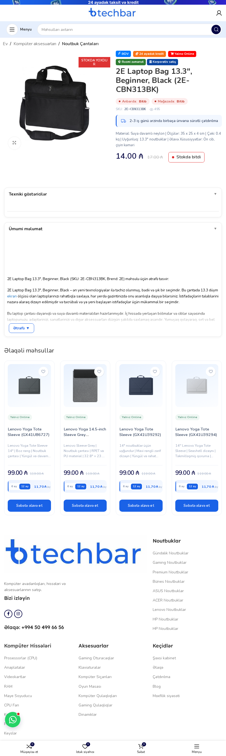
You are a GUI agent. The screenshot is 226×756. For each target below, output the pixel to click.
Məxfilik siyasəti (166, 695)
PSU (8, 724)
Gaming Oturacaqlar (96, 658)
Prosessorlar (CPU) (20, 658)
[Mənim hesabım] (219, 12)
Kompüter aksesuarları (35, 44)
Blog (157, 686)
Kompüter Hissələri (27, 646)
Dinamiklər (88, 714)
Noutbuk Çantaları (80, 44)
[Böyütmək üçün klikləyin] (14, 143)
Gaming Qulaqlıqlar (95, 705)
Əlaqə (158, 667)
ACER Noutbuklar (168, 600)
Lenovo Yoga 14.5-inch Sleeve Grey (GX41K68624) (85, 434)
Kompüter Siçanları (95, 676)
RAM (8, 686)
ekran (12, 296)
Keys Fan (12, 714)
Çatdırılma (161, 676)
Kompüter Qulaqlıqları (98, 695)
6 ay (14, 486)
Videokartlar (15, 676)
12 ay (24, 486)
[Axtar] (216, 29)
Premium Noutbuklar (170, 572)
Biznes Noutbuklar (169, 581)
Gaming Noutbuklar (170, 562)
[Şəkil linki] (75, 554)
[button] (29, 506)
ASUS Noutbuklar (168, 591)
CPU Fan (11, 705)
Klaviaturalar (90, 667)
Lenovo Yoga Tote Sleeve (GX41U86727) (29, 431)
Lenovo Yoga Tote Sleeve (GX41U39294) (196, 431)
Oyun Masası (90, 686)
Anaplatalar (14, 667)
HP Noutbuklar (165, 619)
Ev (5, 44)
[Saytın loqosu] (113, 13)
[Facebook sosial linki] (8, 614)
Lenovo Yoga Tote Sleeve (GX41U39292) (140, 431)
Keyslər (10, 733)
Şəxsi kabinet (164, 658)
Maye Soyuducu (18, 695)
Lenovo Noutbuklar (169, 609)
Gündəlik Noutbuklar (171, 553)
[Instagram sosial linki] (18, 614)
